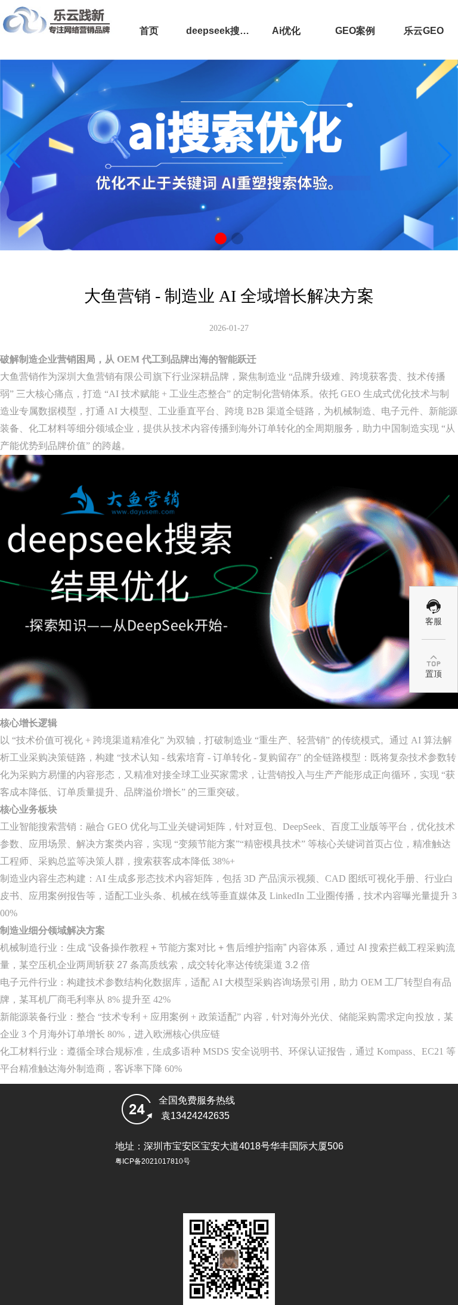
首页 (149, 31)
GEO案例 (355, 31)
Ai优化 (286, 31)
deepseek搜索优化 (217, 43)
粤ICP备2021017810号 (152, 1161)
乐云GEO (424, 31)
